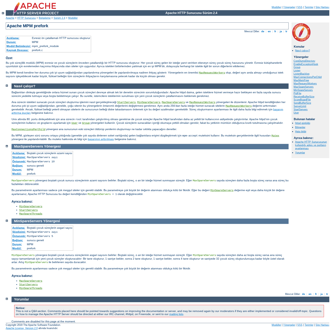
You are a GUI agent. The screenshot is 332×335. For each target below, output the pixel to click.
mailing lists (176, 314)
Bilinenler (300, 127)
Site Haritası (322, 7)
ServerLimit (300, 106)
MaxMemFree (301, 80)
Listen (297, 70)
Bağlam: (17, 165)
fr (275, 31)
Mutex (275, 135)
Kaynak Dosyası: (18, 50)
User (296, 112)
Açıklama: (13, 38)
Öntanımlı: (19, 161)
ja (281, 31)
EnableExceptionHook (306, 64)
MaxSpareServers (304, 86)
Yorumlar (300, 152)
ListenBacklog (301, 73)
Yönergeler (289, 7)
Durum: (11, 42)
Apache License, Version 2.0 (22, 328)
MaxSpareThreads (30, 213)
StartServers (301, 109)
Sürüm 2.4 (59, 18)
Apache (10, 18)
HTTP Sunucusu (26, 18)
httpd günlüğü (302, 123)
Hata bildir (300, 131)
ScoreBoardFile (302, 99)
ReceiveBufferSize (304, 96)
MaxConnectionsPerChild (308, 77)
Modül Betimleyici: (19, 46)
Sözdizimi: (19, 157)
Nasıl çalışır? (302, 50)
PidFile (297, 93)
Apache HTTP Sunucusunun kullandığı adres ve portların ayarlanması (311, 145)
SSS (299, 7)
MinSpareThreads (30, 288)
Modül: (17, 173)
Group (297, 67)
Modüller (276, 7)
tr (286, 31)
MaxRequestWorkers (212, 72)
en (269, 31)
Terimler (309, 7)
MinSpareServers (303, 90)
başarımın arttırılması (101, 139)
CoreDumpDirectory (304, 60)
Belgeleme (45, 18)
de (263, 31)
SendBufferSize (302, 102)
